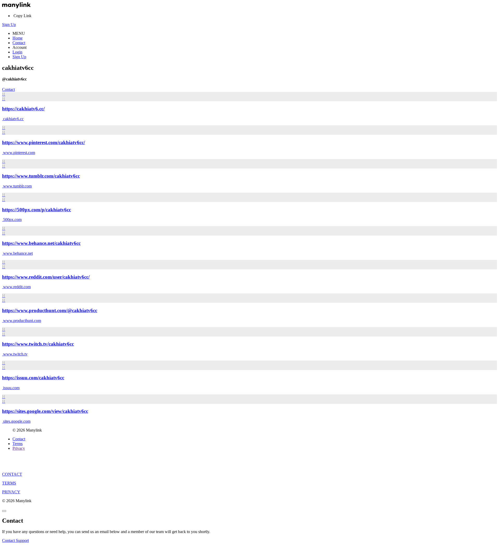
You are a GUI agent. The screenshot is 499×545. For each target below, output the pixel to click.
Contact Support (15, 540)
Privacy (18, 448)
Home (17, 38)
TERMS (9, 483)
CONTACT (12, 474)
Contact (18, 43)
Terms (17, 443)
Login (17, 52)
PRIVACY (11, 492)
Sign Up (9, 24)
